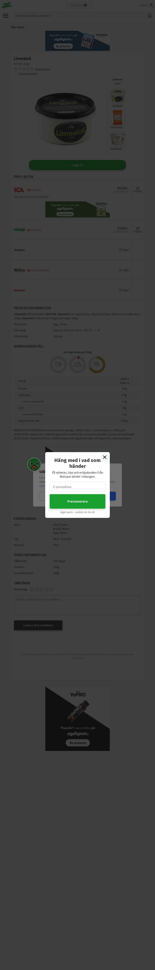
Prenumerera (77, 501)
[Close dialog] (104, 457)
